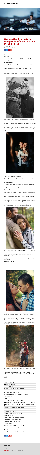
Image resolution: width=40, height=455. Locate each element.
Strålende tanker (11, 3)
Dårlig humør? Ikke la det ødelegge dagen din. (13, 189)
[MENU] (35, 3)
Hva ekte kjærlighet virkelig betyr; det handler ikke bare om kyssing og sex (19, 41)
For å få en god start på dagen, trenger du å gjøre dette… (15, 388)
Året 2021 (6, 66)
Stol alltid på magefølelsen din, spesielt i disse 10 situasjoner (16, 394)
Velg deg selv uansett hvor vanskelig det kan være (14, 407)
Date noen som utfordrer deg (10, 386)
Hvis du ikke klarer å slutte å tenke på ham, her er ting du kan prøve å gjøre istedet (19, 185)
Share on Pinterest (9, 50)
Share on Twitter (7, 50)
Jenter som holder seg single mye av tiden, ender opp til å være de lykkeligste (19, 402)
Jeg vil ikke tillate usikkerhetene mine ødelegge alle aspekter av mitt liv (18, 68)
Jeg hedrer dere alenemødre (9, 384)
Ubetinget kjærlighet (8, 396)
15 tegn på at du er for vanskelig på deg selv (13, 413)
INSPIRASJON (6, 36)
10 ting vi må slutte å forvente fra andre (12, 421)
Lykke (5, 409)
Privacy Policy (7, 445)
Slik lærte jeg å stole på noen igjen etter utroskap (14, 400)
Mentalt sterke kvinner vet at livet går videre (13, 427)
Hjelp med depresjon (8, 423)
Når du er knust (7, 263)
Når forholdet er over (8, 415)
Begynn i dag (6, 429)
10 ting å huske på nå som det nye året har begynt (14, 417)
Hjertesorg (6, 267)
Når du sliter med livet (8, 265)
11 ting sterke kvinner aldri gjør (10, 411)
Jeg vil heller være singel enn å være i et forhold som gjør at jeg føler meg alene (19, 405)
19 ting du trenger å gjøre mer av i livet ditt (12, 419)
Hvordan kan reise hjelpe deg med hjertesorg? (13, 187)
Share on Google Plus (11, 50)
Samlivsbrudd (7, 398)
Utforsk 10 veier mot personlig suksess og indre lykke (14, 431)
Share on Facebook (5, 50)
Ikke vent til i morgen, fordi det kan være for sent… (14, 425)
